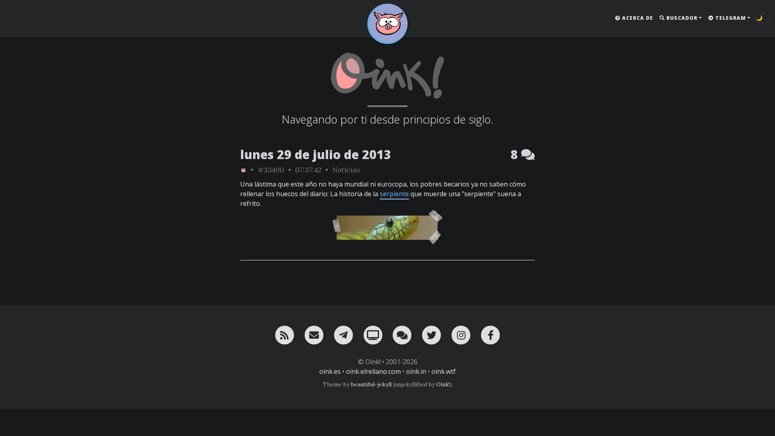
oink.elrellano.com (373, 371)
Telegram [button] (730, 18)
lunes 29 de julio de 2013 (315, 154)
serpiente (394, 193)
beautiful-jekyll (371, 384)
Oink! (443, 384)
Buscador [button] (681, 18)
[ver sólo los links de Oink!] (243, 169)
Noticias (346, 169)
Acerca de (636, 18)
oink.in (416, 371)
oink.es (330, 371)
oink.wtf (443, 371)
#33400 (271, 169)
